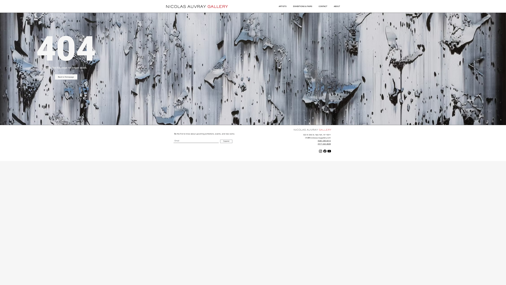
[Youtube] (329, 151)
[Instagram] (320, 151)
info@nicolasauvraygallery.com (318, 138)
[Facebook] (325, 151)
